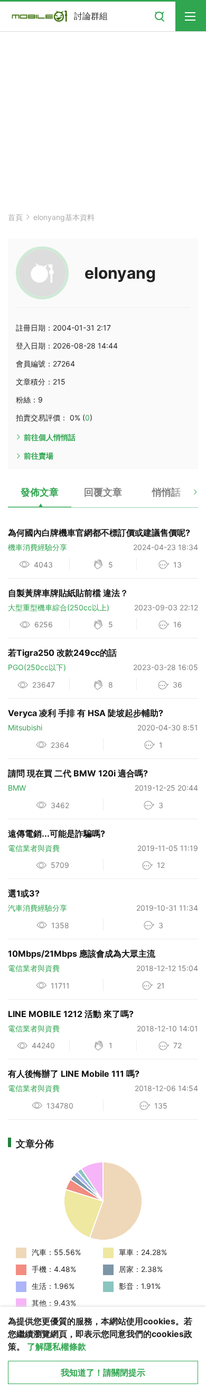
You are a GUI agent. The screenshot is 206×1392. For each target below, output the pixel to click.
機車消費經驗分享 (37, 547)
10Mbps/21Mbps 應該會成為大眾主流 (81, 953)
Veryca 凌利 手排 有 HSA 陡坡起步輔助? (85, 713)
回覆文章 (103, 492)
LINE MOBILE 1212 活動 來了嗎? (71, 1014)
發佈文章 (40, 492)
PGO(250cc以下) (37, 667)
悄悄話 (166, 492)
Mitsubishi (25, 727)
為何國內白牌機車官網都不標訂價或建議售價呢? (99, 532)
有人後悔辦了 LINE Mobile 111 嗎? (73, 1073)
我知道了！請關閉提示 (103, 1372)
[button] (186, 496)
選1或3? (24, 893)
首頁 (15, 217)
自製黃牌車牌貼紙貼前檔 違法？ (68, 593)
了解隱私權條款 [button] (56, 1346)
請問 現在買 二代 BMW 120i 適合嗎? (78, 773)
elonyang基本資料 (64, 217)
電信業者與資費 (34, 848)
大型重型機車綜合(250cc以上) (58, 607)
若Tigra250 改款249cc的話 (62, 652)
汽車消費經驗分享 (37, 907)
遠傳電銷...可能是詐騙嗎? (56, 833)
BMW (17, 787)
